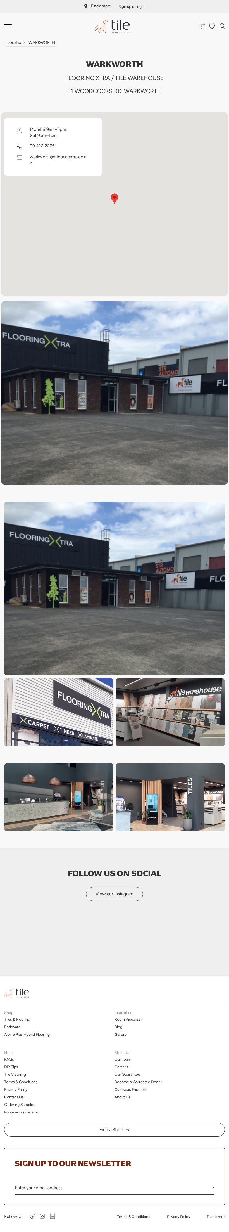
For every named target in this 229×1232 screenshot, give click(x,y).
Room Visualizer (128, 1019)
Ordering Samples (19, 1104)
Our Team (123, 1059)
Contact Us (13, 1097)
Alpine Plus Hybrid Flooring (27, 1034)
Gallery (121, 1034)
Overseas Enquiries (131, 1089)
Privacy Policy (15, 1089)
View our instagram (114, 894)
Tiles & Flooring (17, 1019)
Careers (121, 1067)
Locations (16, 42)
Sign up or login (131, 6)
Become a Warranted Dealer (138, 1082)
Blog (118, 1027)
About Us (122, 1097)
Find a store (101, 6)
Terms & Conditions (20, 1082)
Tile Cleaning (15, 1074)
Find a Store (111, 1129)
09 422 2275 (42, 145)
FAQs (9, 1059)
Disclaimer (216, 1216)
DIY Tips (11, 1067)
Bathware (12, 1027)
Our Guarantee (127, 1074)
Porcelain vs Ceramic (22, 1112)
